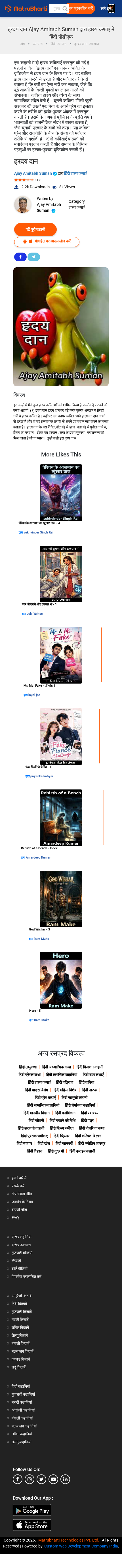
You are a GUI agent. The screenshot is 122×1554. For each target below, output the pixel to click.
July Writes (35, 614)
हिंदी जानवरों (64, 1143)
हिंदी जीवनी (36, 1120)
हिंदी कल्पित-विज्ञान (88, 1136)
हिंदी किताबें (19, 1303)
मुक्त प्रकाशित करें (80, 8)
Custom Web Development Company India (81, 1546)
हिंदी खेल (44, 1143)
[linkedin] (65, 1479)
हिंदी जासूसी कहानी (74, 1097)
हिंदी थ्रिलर (62, 1136)
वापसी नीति (19, 1209)
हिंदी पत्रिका (64, 1082)
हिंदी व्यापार (24, 1143)
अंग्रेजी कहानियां (23, 1410)
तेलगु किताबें (20, 1335)
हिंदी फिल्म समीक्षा (61, 1128)
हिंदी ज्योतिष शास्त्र (91, 1143)
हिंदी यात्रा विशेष (36, 1090)
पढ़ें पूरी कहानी (35, 229)
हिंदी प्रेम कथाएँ (45, 1097)
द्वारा (21, 532)
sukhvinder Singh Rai (38, 532)
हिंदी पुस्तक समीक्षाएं (34, 1136)
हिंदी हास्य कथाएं (75, 173)
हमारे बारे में (19, 1178)
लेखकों (16, 1260)
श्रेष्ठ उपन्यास (21, 1245)
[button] (64, 8)
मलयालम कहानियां (24, 1426)
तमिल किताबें (20, 1327)
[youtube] (53, 1479)
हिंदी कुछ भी (56, 1151)
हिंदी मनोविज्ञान (65, 1113)
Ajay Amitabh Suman (33, 173)
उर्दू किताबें (19, 1367)
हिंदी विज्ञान (34, 1151)
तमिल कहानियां (22, 1434)
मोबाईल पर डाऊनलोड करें (52, 241)
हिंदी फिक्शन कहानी (90, 1067)
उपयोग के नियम (22, 1201)
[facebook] (17, 1479)
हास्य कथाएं (77, 207)
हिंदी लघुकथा (28, 1067)
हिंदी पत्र (87, 1120)
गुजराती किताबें (22, 1311)
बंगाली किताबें (21, 1343)
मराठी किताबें (20, 1319)
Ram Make (41, 939)
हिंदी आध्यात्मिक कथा (56, 1067)
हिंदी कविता (86, 1082)
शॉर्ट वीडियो (20, 1268)
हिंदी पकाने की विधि (62, 1120)
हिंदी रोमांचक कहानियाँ (80, 1105)
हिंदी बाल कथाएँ (93, 1074)
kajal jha (34, 695)
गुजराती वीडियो (22, 1252)
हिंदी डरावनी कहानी (31, 1128)
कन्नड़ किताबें (21, 1359)
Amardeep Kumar (38, 857)
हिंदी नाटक (89, 1090)
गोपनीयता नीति (22, 1194)
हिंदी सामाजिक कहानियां (43, 1105)
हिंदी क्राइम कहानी (82, 1151)
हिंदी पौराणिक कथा (91, 1128)
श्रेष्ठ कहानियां (21, 1237)
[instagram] (29, 1479)
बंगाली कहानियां (22, 1418)
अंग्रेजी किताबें (21, 1295)
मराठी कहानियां (22, 1402)
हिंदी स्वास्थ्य (89, 1113)
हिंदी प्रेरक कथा (30, 1074)
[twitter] (41, 1479)
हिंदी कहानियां (21, 1386)
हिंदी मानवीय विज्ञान (37, 1113)
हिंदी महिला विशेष (65, 1090)
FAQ (15, 1217)
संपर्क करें (18, 1186)
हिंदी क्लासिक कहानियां (61, 1074)
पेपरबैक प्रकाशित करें (26, 1276)
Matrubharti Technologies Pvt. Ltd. (69, 1540)
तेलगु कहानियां (21, 1442)
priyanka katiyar (41, 776)
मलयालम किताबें (22, 1351)
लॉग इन (106, 9)
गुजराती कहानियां (23, 1394)
